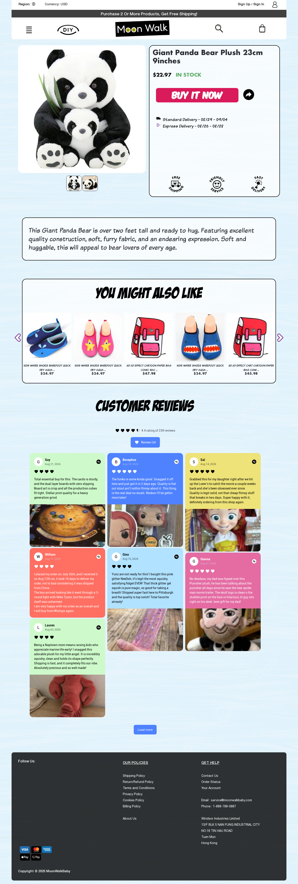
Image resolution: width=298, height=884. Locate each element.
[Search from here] (219, 28)
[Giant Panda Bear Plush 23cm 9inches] (74, 183)
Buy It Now (197, 94)
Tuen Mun (208, 837)
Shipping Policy (134, 775)
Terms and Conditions (139, 788)
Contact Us (209, 775)
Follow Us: (26, 761)
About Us (130, 818)
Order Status (211, 782)
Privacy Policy (132, 794)
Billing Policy (131, 806)
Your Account (211, 788)
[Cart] (262, 28)
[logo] (142, 28)
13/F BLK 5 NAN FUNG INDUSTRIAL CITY (230, 824)
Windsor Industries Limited (220, 818)
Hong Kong (209, 843)
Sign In (258, 4)
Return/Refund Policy (138, 782)
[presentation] (18, 337)
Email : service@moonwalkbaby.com (226, 800)
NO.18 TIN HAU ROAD (217, 830)
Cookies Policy (133, 800)
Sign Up (244, 4)
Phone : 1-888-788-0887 (218, 806)
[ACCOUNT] (275, 5)
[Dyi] (68, 27)
